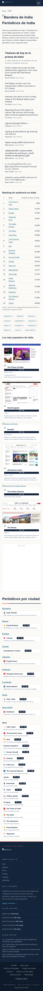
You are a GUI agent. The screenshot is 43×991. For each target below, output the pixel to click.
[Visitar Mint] (12, 739)
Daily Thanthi (9, 171)
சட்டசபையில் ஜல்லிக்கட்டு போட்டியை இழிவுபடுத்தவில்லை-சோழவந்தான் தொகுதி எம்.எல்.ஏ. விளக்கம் (21, 166)
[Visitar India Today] (18, 727)
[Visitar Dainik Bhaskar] (21, 625)
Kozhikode (32, 326)
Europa (4, 874)
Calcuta (7, 321)
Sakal (8, 790)
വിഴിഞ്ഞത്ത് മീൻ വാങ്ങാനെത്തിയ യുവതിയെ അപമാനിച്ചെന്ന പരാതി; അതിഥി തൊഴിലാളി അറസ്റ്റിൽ (19, 153)
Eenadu (11, 213)
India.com (12, 266)
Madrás (7, 330)
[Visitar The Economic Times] (24, 733)
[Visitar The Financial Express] (25, 771)
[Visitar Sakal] (13, 790)
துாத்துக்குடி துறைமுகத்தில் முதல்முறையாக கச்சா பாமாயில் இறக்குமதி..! (21, 178)
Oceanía (5, 877)
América (5, 867)
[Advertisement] (21, 568)
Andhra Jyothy (12, 796)
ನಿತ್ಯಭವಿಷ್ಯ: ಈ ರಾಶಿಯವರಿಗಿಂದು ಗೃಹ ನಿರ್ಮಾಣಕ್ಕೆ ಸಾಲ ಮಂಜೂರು (21, 132)
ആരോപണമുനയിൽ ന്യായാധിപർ (19, 142)
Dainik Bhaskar (12, 625)
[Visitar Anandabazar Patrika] (23, 651)
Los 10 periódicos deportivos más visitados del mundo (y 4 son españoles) (19, 940)
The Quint (10, 815)
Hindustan (12, 292)
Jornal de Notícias (8, 921)
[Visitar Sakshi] (11, 777)
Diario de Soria (7, 918)
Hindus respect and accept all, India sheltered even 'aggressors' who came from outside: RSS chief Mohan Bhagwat (21, 71)
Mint (10, 246)
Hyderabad (19, 321)
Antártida (5, 880)
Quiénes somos (15, 975)
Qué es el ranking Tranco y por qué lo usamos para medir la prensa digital (21, 950)
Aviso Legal (24, 965)
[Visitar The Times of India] (23, 808)
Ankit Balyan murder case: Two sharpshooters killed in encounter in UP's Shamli (20, 86)
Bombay (32, 316)
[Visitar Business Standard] (20, 746)
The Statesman (12, 821)
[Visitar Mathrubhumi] (20, 686)
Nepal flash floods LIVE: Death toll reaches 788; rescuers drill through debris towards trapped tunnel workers (21, 112)
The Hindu (8, 104)
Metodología (28, 975)
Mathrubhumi (9, 145)
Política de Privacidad (11, 968)
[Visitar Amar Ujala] (18, 699)
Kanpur (7, 326)
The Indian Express (15, 491)
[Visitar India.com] (16, 764)
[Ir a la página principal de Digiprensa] (12, 3)
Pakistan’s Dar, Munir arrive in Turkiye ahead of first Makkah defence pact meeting (20, 99)
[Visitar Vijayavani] (17, 834)
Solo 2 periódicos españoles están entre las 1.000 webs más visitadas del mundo (20, 955)
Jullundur (32, 321)
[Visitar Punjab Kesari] (20, 661)
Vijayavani (8, 126)
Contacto (10, 971)
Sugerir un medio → (9, 903)
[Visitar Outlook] (15, 758)
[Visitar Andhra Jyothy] (20, 796)
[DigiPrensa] (12, 850)
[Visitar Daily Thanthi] (19, 613)
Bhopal (20, 316)
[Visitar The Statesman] (20, 821)
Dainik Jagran (14, 209)
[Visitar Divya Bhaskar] (20, 827)
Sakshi (11, 303)
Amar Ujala (13, 274)
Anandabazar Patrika (12, 651)
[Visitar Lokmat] (15, 638)
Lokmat (9, 638)
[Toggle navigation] (38, 3)
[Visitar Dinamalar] (17, 783)
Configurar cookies (21, 978)
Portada (14, 965)
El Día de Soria (7, 929)
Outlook (11, 261)
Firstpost (7, 802)
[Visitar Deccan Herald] (20, 752)
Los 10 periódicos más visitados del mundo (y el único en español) (19, 945)
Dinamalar (10, 783)
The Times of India (15, 367)
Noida (18, 330)
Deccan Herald (10, 78)
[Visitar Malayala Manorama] (25, 674)
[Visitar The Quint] (16, 815)
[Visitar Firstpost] (13, 802)
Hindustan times (14, 470)
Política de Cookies (29, 968)
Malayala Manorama (14, 674)
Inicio (4, 11)
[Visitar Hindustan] (17, 712)
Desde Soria (6, 914)
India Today (13, 235)
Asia (3, 864)
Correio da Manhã (9, 925)
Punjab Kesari (11, 661)
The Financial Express (14, 771)
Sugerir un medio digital (24, 971)
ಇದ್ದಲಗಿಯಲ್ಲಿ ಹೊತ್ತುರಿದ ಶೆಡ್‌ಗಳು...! (17, 123)
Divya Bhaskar (12, 827)
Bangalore (8, 316)
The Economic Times (14, 733)
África (4, 870)
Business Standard (11, 746)
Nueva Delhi (30, 330)
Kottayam (19, 326)
